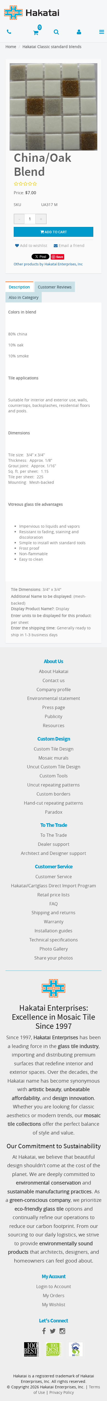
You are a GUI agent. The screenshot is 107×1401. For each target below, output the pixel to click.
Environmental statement (53, 698)
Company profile (53, 689)
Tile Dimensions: (26, 589)
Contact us (54, 680)
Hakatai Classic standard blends (51, 46)
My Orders (53, 1295)
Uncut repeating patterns (53, 785)
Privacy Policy (61, 1392)
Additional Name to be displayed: (41, 596)
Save (59, 257)
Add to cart (55, 231)
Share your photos (53, 958)
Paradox (53, 812)
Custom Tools (54, 776)
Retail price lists (53, 895)
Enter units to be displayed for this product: (51, 615)
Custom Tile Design (54, 749)
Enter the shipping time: (33, 627)
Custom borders (53, 794)
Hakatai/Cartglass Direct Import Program (53, 886)
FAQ (53, 904)
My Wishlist (53, 1305)
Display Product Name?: (33, 608)
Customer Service (53, 877)
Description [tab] (19, 287)
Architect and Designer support (53, 853)
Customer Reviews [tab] (55, 287)
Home (10, 46)
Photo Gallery (54, 949)
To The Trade (53, 835)
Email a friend (72, 245)
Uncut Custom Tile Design (53, 767)
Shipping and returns (53, 913)
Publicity (53, 716)
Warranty (53, 922)
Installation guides (53, 931)
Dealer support (53, 844)
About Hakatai (53, 671)
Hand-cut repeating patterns (53, 803)
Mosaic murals (53, 758)
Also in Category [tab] (23, 297)
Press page (53, 707)
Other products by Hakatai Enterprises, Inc (48, 264)
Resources (53, 725)
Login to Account (53, 1286)
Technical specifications (53, 940)
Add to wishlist (33, 245)
